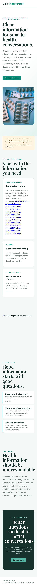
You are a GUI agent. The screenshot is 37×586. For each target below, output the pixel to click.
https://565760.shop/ (13, 225)
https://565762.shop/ (13, 231)
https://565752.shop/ (13, 204)
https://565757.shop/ (13, 217)
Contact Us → (18, 560)
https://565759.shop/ (13, 222)
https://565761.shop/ (13, 228)
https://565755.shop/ (13, 212)
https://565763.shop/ (13, 233)
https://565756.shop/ (13, 215)
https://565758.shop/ (13, 220)
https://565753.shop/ (13, 206)
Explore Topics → (12, 78)
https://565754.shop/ (13, 209)
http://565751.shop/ (22, 201)
